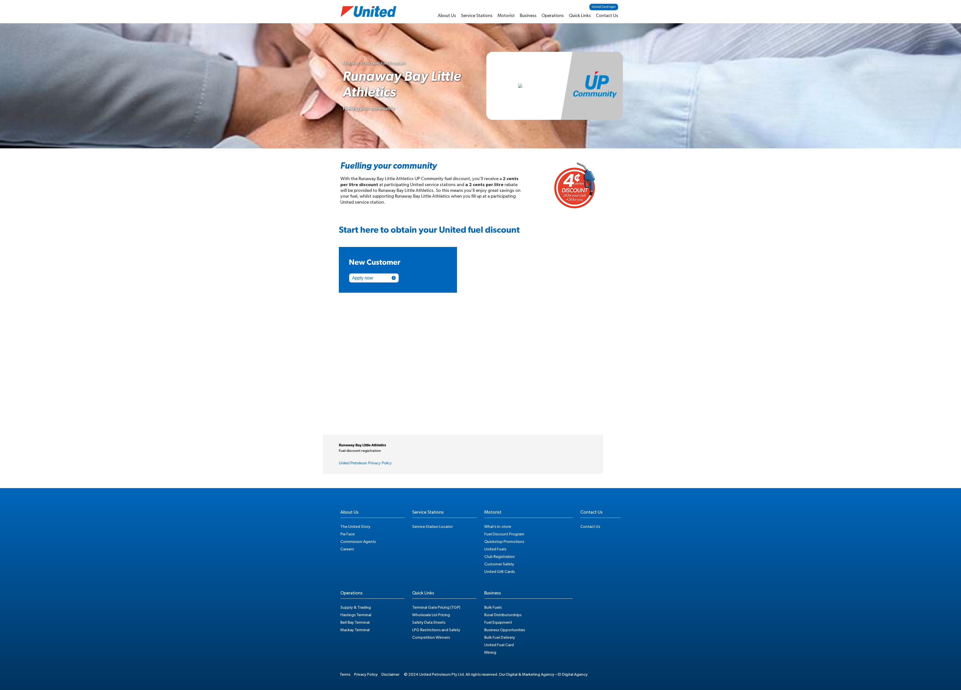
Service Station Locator (432, 527)
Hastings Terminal (355, 615)
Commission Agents (358, 542)
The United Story (355, 527)
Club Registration (499, 557)
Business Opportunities (504, 630)
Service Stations (477, 16)
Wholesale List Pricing (431, 615)
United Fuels (495, 549)
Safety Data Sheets (428, 622)
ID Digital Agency (573, 674)
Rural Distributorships (503, 615)
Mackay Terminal (355, 630)
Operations (553, 16)
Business (528, 16)
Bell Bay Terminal (355, 622)
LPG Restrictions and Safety (436, 630)
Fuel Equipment (498, 622)
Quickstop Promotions (504, 542)
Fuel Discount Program (504, 534)
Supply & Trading (355, 607)
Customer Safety (499, 564)
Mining (490, 652)
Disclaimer (390, 674)
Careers (347, 549)
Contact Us (607, 16)
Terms (345, 674)
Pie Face (347, 534)
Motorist (506, 16)
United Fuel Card (499, 645)
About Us (447, 16)
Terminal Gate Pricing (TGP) (436, 607)
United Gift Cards (499, 572)
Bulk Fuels (493, 607)
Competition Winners (431, 637)
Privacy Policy (366, 674)
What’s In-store (497, 527)
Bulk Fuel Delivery (499, 637)
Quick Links (580, 16)
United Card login (604, 6)
